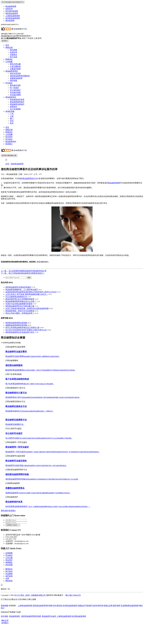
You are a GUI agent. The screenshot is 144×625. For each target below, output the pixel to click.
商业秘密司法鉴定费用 (16, 351)
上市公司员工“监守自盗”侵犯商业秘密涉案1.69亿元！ (26, 294)
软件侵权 (4, 616)
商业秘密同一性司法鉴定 (17, 447)
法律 (7, 578)
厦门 (12, 118)
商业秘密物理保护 (17, 102)
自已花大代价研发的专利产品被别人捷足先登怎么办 (26, 330)
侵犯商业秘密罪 (11, 13)
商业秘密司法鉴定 (49, 616)
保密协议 (13, 107)
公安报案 (9, 62)
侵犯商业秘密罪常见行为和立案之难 (19, 306)
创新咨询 (9, 9)
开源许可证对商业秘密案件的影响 (18, 304)
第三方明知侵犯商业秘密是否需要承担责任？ (27, 273)
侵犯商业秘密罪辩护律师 (43, 606)
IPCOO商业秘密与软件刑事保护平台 (13, 2)
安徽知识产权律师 (84, 606)
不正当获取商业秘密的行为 (16, 297)
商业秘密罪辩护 (11, 71)
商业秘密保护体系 (17, 99)
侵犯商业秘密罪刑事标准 (20, 76)
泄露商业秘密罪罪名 (15, 488)
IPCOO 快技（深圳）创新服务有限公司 (30, 595)
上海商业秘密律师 (12, 16)
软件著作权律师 (11, 11)
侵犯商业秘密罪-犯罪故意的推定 (18, 287)
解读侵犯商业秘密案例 (40, 370)
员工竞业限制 (15, 109)
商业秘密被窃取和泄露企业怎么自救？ (20, 301)
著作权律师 (9, 21)
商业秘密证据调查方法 (16, 420)
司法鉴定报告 (15, 92)
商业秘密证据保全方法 (16, 406)
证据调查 (9, 553)
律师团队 (9, 562)
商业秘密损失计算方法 (16, 393)
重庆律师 (116, 606)
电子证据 (13, 57)
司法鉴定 (9, 83)
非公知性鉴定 (15, 90)
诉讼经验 (9, 565)
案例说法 (9, 569)
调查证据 (9, 47)
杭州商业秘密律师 (12, 18)
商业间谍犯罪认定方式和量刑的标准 (19, 299)
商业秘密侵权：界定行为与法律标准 (19, 311)
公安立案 (9, 558)
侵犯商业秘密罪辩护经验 (17, 474)
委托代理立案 (15, 64)
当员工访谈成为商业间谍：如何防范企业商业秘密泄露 (27, 308)
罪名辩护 (9, 137)
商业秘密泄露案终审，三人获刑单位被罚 (21, 289)
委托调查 (13, 50)
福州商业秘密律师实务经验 (16, 323)
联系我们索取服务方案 (9, 155)
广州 (12, 114)
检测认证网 (108, 606)
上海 (12, 116)
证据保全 (13, 55)
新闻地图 (4, 606)
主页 (7, 164)
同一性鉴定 (14, 88)
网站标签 (9, 581)
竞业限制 (9, 574)
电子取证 (9, 571)
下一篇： (4, 273)
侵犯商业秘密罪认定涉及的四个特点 (19, 332)
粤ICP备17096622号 (73, 595)
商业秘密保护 (10, 97)
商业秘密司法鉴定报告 (16, 461)
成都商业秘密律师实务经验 (16, 325)
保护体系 (9, 576)
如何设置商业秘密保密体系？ (47, 506)
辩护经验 (13, 81)
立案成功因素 (15, 69)
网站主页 (5, 620)
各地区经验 (9, 111)
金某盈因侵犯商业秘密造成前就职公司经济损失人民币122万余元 (31, 292)
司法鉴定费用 (15, 95)
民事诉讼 (9, 59)
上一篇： (4, 271)
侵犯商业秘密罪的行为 (28, 178)
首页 (7, 45)
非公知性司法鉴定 (13, 433)
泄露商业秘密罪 (16, 78)
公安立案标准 (15, 66)
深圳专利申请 (97, 606)
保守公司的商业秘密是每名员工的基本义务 (22, 327)
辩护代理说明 (15, 73)
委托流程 (5, 511)
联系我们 (5, 41)
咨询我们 (5, 623)
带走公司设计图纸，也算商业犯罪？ (19, 313)
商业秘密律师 (10, 6)
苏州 (12, 121)
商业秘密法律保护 (17, 104)
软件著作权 (57, 606)
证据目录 (13, 52)
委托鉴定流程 (15, 85)
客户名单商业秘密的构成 (17, 379)
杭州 (12, 123)
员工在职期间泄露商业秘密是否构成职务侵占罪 (27, 271)
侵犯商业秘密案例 (13, 365)
